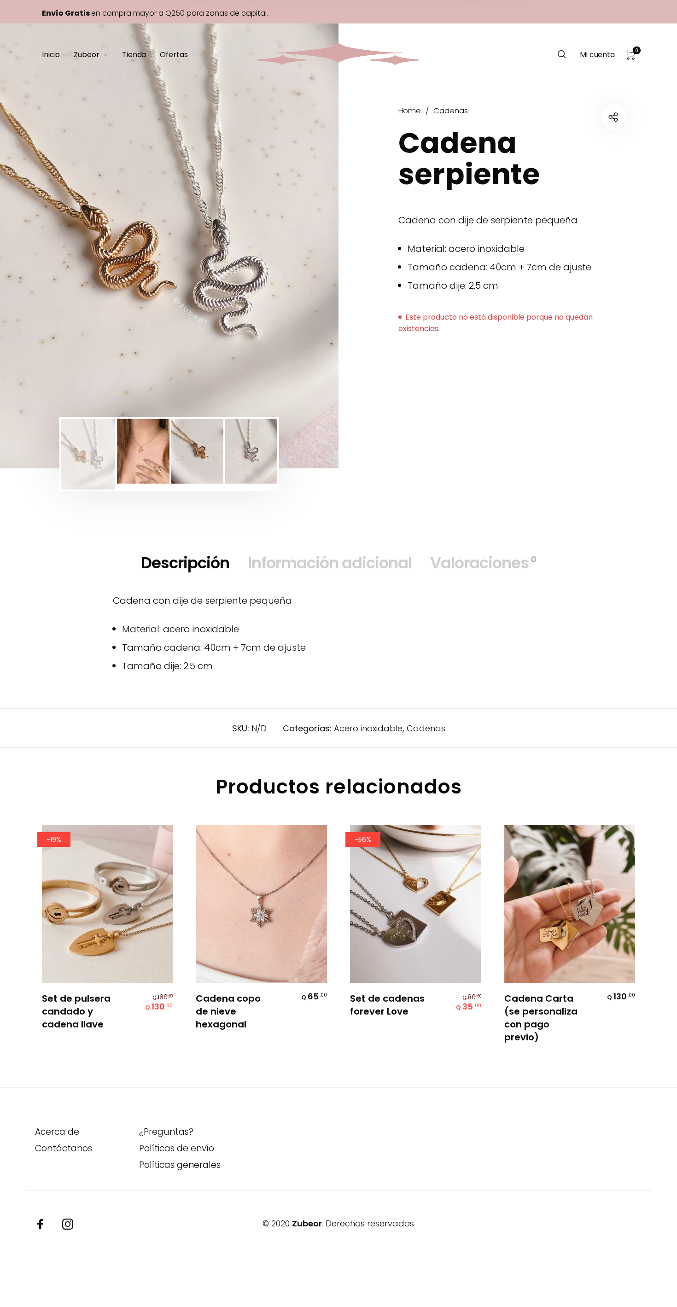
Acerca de (57, 1132)
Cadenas (450, 110)
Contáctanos (63, 1148)
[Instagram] (67, 1224)
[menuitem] (58, 55)
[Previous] (38, 246)
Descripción (185, 563)
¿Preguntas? (166, 1132)
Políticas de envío (176, 1148)
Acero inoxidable (368, 728)
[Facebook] (40, 1224)
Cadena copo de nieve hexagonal (228, 1011)
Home (409, 110)
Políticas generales (180, 1165)
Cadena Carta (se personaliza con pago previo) (541, 1018)
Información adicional (330, 563)
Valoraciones (483, 563)
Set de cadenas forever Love (387, 1005)
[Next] (301, 246)
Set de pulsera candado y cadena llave (76, 1011)
